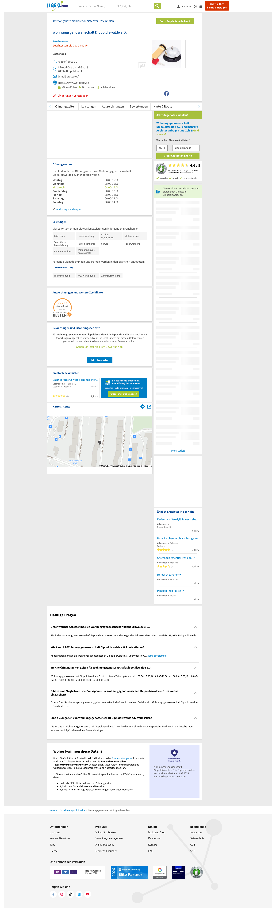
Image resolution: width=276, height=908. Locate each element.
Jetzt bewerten (99, 360)
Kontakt (152, 844)
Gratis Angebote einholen (174, 21)
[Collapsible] (195, 627)
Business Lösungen (106, 851)
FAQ (150, 851)
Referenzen (154, 838)
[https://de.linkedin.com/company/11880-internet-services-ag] (79, 894)
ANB (192, 851)
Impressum (196, 832)
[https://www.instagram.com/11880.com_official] (61, 894)
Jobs (52, 844)
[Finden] (157, 6)
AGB (192, 844)
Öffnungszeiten (65, 106)
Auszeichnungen (113, 106)
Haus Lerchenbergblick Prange (175, 538)
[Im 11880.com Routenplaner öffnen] (142, 406)
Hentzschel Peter (167, 574)
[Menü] (202, 6)
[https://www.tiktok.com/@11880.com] (70, 894)
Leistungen (88, 106)
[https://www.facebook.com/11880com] (53, 894)
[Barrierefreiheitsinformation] (196, 6)
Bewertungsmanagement (109, 838)
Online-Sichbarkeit (105, 832)
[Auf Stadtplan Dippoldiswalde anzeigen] (149, 406)
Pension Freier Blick (169, 591)
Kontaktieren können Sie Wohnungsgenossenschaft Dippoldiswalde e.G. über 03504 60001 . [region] (109, 655)
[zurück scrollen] (50, 106)
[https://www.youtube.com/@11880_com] (87, 894)
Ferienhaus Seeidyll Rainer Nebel (177, 519)
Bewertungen (139, 106)
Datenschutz (197, 838)
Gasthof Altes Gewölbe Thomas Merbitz (75, 379)
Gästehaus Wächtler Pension (174, 558)
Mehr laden (178, 450)
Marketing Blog (156, 832)
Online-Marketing (104, 844)
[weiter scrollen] (199, 106)
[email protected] (157, 655)
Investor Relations (60, 838)
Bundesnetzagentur (122, 758)
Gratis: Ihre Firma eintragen (217, 5)
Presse (54, 851)
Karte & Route (162, 106)
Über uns (55, 832)
